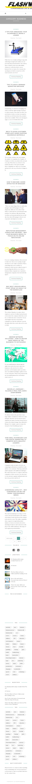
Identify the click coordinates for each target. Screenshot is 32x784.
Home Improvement (10, 658)
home (7, 655)
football (21, 646)
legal (7, 660)
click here (24, 771)
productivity (9, 666)
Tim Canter (18, 38)
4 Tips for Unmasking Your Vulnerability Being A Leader (16, 33)
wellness (15, 674)
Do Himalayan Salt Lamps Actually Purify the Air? (17, 559)
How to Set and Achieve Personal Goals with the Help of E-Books (19, 580)
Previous (9, 538)
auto (15, 627)
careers (14, 635)
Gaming (16, 649)
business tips (9, 633)
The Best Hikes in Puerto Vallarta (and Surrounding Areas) (19, 572)
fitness (7, 646)
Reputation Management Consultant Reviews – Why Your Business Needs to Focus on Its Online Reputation (16, 234)
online (21, 663)
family (7, 644)
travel (7, 674)
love (13, 660)
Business (16, 29)
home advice (15, 655)
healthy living (16, 652)
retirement (18, 666)
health (7, 652)
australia (8, 627)
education (21, 638)
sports (7, 671)
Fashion (14, 644)
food (14, 646)
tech (14, 671)
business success (10, 630)
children (8, 638)
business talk (21, 630)
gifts (23, 649)
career (7, 635)
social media (17, 669)
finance (22, 644)
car (17, 633)
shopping (8, 669)
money (7, 663)
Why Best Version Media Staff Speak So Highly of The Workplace (16, 288)
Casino (22, 635)
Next (19, 541)
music (14, 663)
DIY (14, 638)
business (22, 627)
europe (18, 641)
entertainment (9, 641)
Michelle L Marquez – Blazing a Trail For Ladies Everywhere (16, 390)
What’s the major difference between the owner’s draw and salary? (18, 586)
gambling (8, 649)
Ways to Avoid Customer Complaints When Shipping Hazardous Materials (16, 133)
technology (21, 671)
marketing (20, 660)
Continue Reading (16, 76)
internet (21, 658)
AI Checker (14, 565)
